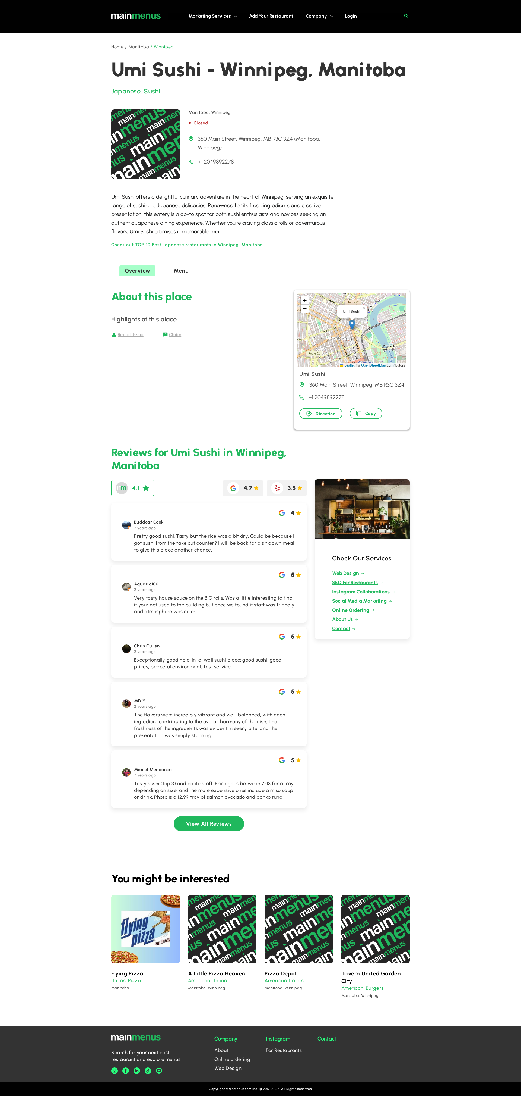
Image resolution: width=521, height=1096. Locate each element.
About (221, 1050)
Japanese (126, 91)
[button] (352, 324)
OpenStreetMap (373, 365)
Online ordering (232, 1059)
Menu (181, 270)
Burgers (375, 988)
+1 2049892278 (216, 161)
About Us (342, 619)
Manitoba (139, 46)
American (199, 981)
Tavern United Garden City (371, 977)
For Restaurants (284, 1050)
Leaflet (349, 365)
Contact (341, 628)
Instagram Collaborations (361, 592)
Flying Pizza (127, 973)
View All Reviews (209, 824)
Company (316, 16)
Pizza (134, 981)
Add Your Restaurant (271, 16)
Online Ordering (350, 610)
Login (351, 16)
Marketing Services (210, 16)
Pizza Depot (281, 973)
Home (117, 46)
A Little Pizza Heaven (217, 973)
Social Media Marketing (359, 601)
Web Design (345, 573)
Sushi (152, 91)
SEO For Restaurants (355, 582)
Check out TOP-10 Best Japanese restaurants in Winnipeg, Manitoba (187, 244)
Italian (118, 981)
